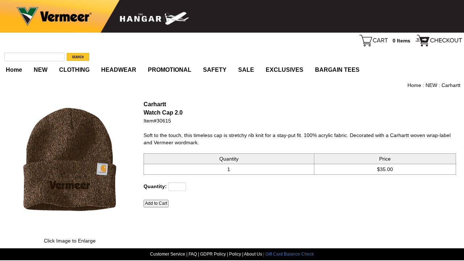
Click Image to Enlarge (70, 241)
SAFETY (215, 70)
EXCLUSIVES (284, 70)
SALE (246, 70)
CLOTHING (74, 70)
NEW (40, 70)
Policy (235, 254)
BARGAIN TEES (337, 70)
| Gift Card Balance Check (288, 254)
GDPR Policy (213, 254)
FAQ (192, 254)
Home (14, 70)
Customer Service (167, 254)
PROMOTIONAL (169, 70)
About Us (253, 254)
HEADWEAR (118, 70)
